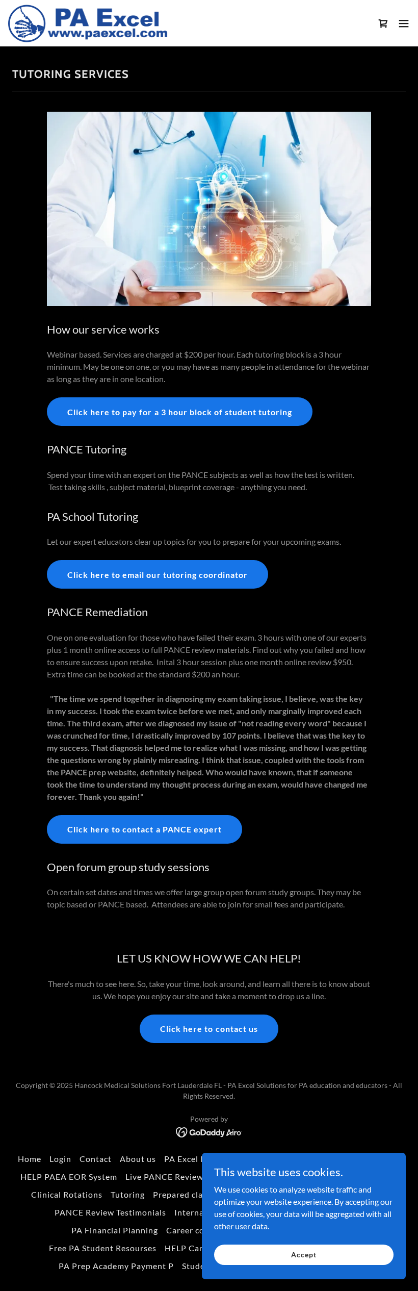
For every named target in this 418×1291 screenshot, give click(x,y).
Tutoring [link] (128, 1194)
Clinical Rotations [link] (66, 1194)
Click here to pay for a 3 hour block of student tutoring (179, 412)
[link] (88, 23)
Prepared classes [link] (186, 1194)
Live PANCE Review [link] (164, 1176)
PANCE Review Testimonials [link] (110, 1212)
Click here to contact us (208, 1028)
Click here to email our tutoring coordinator (157, 574)
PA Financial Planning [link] (114, 1230)
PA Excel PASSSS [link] (197, 1158)
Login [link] (60, 1158)
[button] (383, 23)
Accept (303, 1254)
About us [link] (138, 1158)
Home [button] (29, 1158)
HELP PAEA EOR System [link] (68, 1176)
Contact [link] (96, 1158)
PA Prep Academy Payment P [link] (116, 1266)
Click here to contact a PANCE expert (144, 829)
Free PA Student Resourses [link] (102, 1248)
